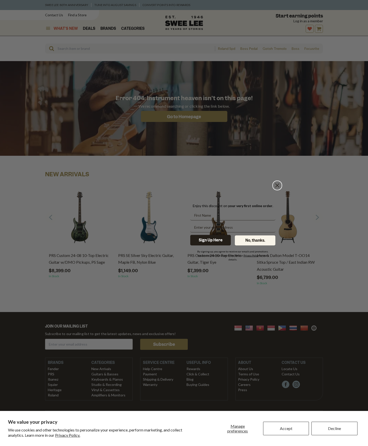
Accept (286, 428)
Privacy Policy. (67, 435)
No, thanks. (255, 240)
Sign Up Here (211, 240)
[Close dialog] (277, 164)
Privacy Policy (251, 255)
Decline (334, 428)
